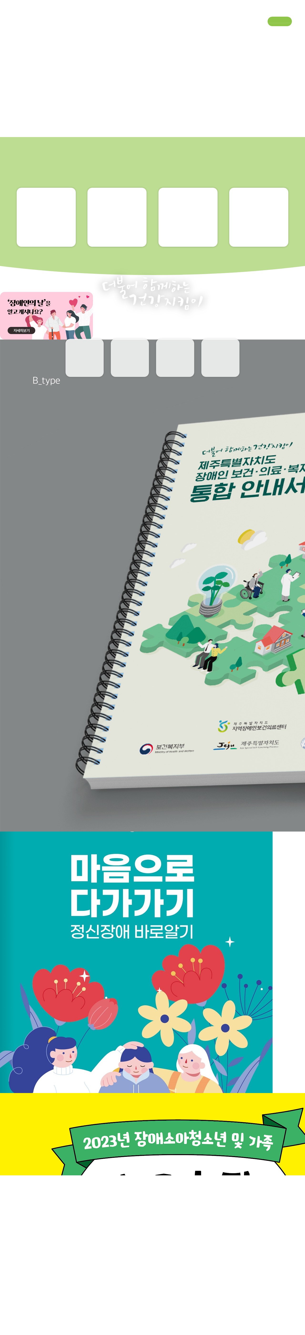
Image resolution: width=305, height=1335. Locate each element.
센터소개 (21, 30)
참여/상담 (226, 30)
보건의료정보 (127, 30)
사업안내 (72, 30)
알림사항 (175, 367)
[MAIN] (18, 662)
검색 (288, 30)
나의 (130, 368)
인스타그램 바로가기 (291, 12)
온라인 (221, 368)
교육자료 (84, 367)
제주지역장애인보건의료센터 (152, 11)
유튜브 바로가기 (278, 12)
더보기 (280, 1308)
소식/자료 (175, 30)
